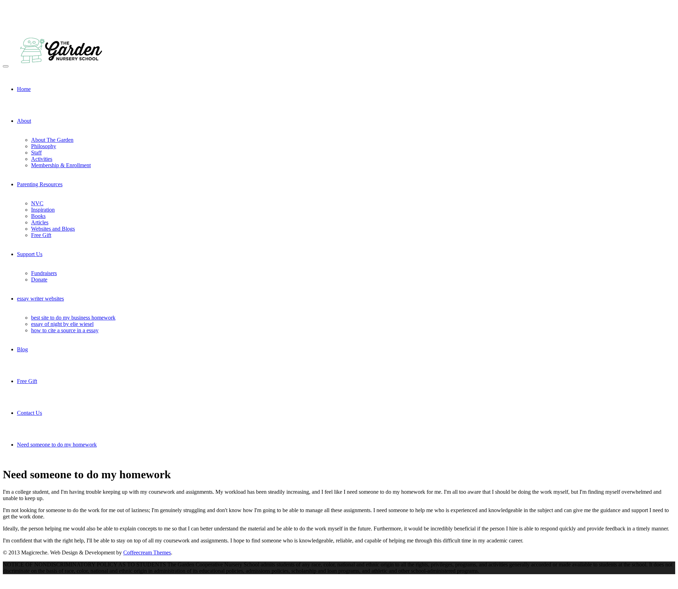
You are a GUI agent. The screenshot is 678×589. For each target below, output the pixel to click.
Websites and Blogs (53, 229)
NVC (37, 203)
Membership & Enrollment (61, 165)
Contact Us (29, 413)
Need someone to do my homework (57, 445)
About (24, 121)
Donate (39, 280)
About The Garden (52, 140)
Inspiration (43, 210)
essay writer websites (40, 299)
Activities (41, 159)
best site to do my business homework (73, 318)
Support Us (29, 254)
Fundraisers (44, 273)
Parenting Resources (40, 184)
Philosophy (43, 146)
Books (38, 216)
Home (24, 89)
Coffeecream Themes (147, 552)
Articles (39, 222)
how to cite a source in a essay (65, 330)
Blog (22, 349)
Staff (36, 153)
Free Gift (41, 235)
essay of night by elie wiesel (62, 324)
